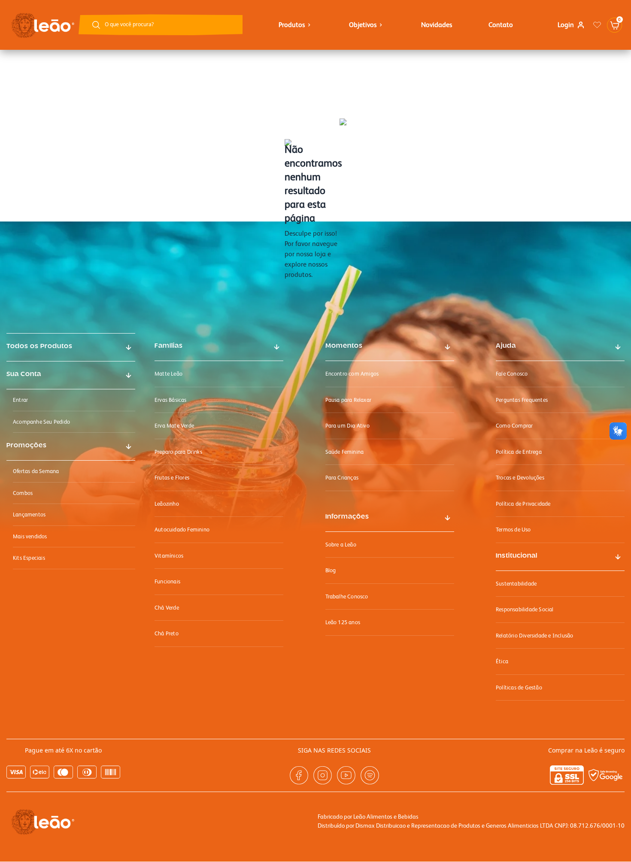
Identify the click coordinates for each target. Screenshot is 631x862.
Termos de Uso (513, 529)
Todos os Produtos (39, 346)
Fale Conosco (512, 373)
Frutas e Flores (172, 477)
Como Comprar (514, 425)
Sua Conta (23, 374)
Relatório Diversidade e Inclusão (534, 635)
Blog (330, 570)
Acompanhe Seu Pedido (41, 422)
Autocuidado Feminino (182, 529)
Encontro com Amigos (352, 373)
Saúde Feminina (344, 452)
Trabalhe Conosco (346, 596)
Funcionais (167, 581)
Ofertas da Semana (36, 471)
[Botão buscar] (96, 25)
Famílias (169, 346)
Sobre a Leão (340, 544)
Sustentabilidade (516, 583)
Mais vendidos (30, 536)
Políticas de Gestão (519, 687)
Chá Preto (167, 633)
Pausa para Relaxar (348, 400)
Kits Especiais (29, 558)
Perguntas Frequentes (522, 400)
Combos (23, 493)
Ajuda (506, 346)
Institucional (516, 556)
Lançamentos (29, 514)
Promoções (26, 446)
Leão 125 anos (343, 622)
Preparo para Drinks (178, 452)
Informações (347, 517)
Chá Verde (167, 607)
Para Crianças (342, 477)
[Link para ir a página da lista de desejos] (597, 25)
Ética (502, 661)
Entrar (20, 400)
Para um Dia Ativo (347, 425)
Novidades (436, 25)
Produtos (292, 25)
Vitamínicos (169, 555)
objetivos (362, 25)
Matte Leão (168, 373)
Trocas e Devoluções (520, 477)
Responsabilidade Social (525, 609)
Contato (500, 25)
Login (566, 25)
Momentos (344, 346)
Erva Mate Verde (174, 425)
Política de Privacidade (523, 504)
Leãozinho (167, 504)
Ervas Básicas (171, 400)
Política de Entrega (519, 452)
